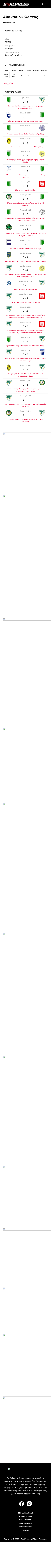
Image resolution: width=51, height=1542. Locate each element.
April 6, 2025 (25, 98)
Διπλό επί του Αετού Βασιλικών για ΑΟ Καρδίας (25, 147)
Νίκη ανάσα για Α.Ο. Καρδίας (25, 190)
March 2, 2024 (25, 350)
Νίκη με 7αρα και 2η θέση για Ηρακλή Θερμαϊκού (25, 121)
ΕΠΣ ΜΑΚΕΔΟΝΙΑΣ (25, 1513)
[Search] (42, 4)
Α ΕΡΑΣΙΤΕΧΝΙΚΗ (25, 1520)
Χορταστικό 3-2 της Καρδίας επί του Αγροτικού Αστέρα (25, 346)
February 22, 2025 (25, 182)
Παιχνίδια (8, 83)
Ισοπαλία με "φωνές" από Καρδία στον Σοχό (25, 248)
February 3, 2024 (25, 396)
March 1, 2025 (25, 167)
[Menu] (46, 4)
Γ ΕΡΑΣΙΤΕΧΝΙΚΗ (25, 1527)
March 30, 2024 (25, 307)
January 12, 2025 (25, 240)
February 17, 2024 (25, 381)
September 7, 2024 (25, 294)
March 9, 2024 (25, 337)
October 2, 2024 (25, 266)
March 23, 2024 (25, 322)
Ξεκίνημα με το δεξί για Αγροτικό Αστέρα (25, 302)
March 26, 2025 (25, 113)
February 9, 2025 (25, 195)
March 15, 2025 (25, 139)
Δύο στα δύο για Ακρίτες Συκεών (25, 289)
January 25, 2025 (25, 225)
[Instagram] (29, 1503)
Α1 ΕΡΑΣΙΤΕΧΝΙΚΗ (9, 23)
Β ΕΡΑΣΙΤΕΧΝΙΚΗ (25, 1523)
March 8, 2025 (25, 151)
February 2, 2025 (25, 210)
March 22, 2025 (25, 126)
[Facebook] (21, 1503)
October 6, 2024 (25, 253)
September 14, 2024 (25, 281)
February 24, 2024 (25, 365)
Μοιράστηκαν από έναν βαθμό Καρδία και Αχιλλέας (25, 134)
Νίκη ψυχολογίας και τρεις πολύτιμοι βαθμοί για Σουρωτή (25, 261)
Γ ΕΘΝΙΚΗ (25, 1530)
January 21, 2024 (25, 411)
